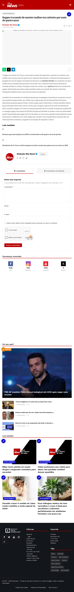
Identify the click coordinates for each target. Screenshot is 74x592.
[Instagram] (23, 158)
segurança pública (57, 567)
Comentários (20, 171)
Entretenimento (8, 13)
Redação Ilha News (11, 25)
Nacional (29, 534)
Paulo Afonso (30, 538)
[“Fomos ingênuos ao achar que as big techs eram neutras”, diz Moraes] (8, 405)
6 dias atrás (21, 404)
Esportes (30, 554)
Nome (7, 206)
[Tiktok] (4, 541)
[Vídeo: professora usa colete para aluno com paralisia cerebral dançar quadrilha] (55, 452)
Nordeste (29, 543)
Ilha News (15, 581)
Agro (29, 536)
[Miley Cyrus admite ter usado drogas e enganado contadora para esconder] (19, 452)
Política (7, 349)
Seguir (42, 154)
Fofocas (29, 549)
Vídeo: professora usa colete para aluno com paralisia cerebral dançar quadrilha (54, 469)
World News (65, 570)
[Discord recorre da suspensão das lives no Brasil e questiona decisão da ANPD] (8, 426)
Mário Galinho (63, 557)
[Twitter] (20, 158)
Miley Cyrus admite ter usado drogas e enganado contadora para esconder (19, 469)
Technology (54, 570)
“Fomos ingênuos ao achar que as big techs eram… (34, 402)
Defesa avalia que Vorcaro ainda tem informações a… (35, 412)
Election (54, 557)
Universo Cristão (31, 560)
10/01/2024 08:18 (7, 27)
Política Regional (32, 556)
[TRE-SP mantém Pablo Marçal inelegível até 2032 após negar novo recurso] (37, 373)
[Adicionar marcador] (69, 69)
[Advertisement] (37, 326)
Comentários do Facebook (55, 171)
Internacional (30, 547)
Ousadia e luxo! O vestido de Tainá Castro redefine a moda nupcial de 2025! (18, 506)
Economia (29, 541)
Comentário (9, 187)
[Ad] (37, 293)
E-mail (7, 214)
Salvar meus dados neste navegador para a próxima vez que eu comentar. (32, 223)
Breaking (60, 553)
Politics (64, 560)
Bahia (53, 553)
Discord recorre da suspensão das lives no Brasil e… (34, 423)
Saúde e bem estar (33, 558)
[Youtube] (26, 158)
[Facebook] (17, 158)
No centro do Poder (33, 551)
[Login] (70, 4)
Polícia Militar (55, 563)
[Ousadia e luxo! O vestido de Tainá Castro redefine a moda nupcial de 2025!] (19, 488)
